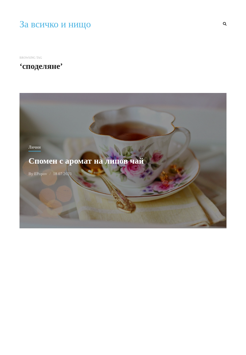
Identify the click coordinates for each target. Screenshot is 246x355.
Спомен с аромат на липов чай (86, 160)
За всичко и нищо (55, 24)
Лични (34, 147)
